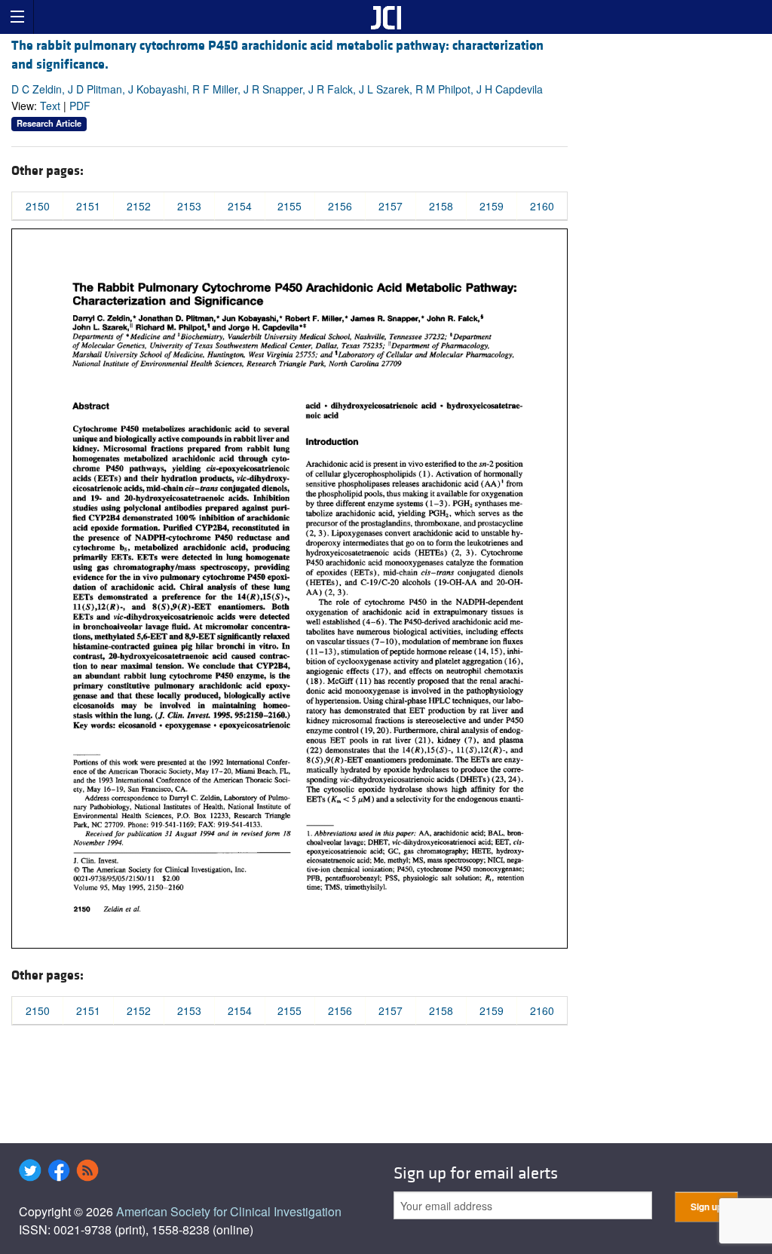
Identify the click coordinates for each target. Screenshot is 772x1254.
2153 (189, 205)
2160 (542, 205)
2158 (441, 205)
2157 (390, 205)
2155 (289, 205)
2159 (491, 205)
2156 (340, 205)
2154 (240, 205)
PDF (79, 105)
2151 (88, 205)
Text (50, 105)
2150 (38, 205)
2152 (139, 205)
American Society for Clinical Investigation (229, 1211)
